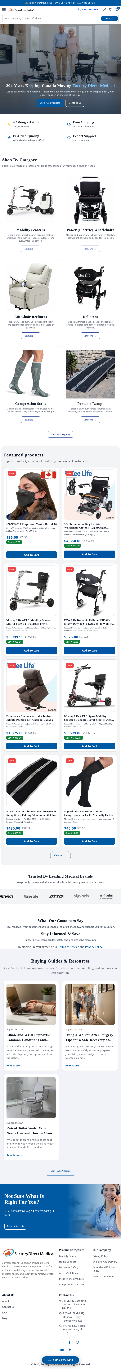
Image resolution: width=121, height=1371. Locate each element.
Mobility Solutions (69, 1256)
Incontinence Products (72, 1278)
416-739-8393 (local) (74, 1325)
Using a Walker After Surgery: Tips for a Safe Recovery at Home (90, 1037)
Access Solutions (68, 1273)
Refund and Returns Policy (104, 1268)
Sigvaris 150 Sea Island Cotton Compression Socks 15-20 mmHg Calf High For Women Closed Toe (87, 815)
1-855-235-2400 (63, 1360)
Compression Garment (72, 1284)
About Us (7, 1301)
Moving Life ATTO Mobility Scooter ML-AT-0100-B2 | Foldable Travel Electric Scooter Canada (28, 624)
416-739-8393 (90, 9)
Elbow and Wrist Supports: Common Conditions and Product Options (28, 1037)
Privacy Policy (100, 1256)
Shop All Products (50, 102)
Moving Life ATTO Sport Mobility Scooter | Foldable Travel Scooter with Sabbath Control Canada (87, 720)
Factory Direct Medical (53, 1364)
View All (60, 855)
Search (109, 18)
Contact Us (74, 102)
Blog (4, 1318)
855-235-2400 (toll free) (72, 1331)
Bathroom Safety (68, 1267)
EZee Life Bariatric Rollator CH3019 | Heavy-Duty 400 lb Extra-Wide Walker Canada (88, 624)
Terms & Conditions (104, 1276)
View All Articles (60, 1170)
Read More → (14, 1065)
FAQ (4, 1312)
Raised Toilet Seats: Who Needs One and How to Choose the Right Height (30, 1131)
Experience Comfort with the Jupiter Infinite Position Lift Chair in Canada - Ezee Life (30, 720)
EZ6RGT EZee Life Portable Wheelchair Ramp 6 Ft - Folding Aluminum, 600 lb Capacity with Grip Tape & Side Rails (31, 815)
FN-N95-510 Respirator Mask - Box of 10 (31, 524)
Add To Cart (31, 555)
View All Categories (60, 434)
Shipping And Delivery (105, 1261)
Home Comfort (67, 1261)
